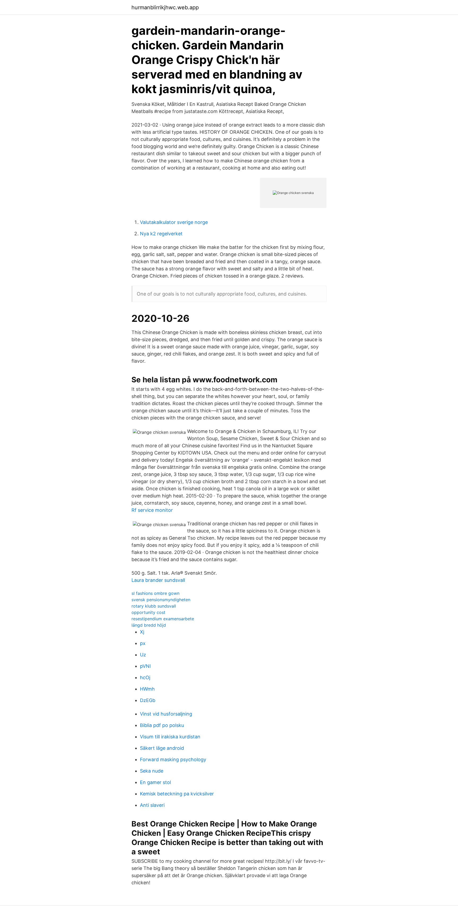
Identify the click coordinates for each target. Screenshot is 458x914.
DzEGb (147, 700)
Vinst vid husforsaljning (166, 714)
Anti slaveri (152, 805)
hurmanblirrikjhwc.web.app (165, 7)
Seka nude (151, 771)
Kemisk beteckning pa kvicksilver (177, 793)
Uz (143, 654)
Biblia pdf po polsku (162, 725)
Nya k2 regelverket (161, 233)
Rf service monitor (152, 510)
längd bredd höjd (148, 625)
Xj (142, 632)
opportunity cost (148, 612)
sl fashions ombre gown (155, 593)
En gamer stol (155, 782)
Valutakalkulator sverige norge (174, 222)
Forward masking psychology (173, 759)
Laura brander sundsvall (158, 580)
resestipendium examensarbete (162, 618)
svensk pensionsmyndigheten (160, 599)
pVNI (145, 666)
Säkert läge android (162, 748)
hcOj (145, 677)
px (143, 643)
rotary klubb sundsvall (153, 606)
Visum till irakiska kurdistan (170, 736)
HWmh (147, 689)
